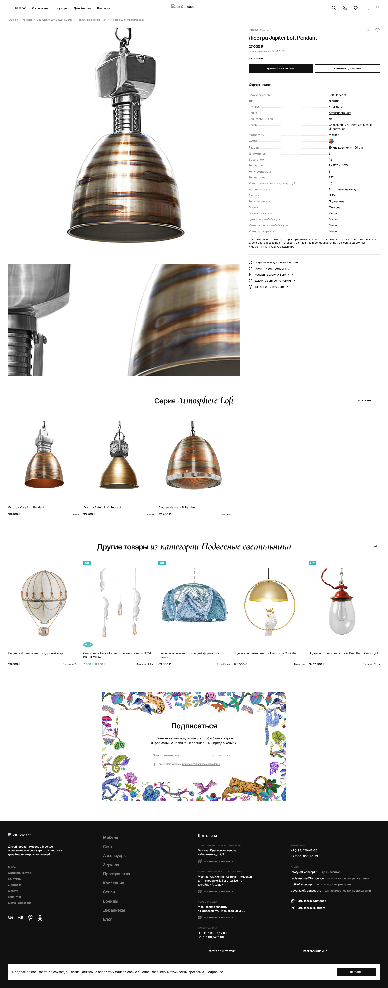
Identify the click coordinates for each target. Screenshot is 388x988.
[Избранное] (355, 8)
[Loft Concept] (194, 8)
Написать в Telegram (310, 907)
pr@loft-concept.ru (303, 884)
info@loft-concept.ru (304, 872)
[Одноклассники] (40, 918)
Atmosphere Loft (340, 112)
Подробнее (214, 972)
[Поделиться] (368, 30)
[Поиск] (333, 8)
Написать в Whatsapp (311, 900)
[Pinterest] (30, 918)
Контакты (104, 8)
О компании (40, 8)
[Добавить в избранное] (377, 30)
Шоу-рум (61, 8)
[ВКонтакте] (11, 918)
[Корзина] (366, 8)
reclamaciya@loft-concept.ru (310, 878)
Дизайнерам (82, 8)
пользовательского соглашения (201, 763)
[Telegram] (20, 918)
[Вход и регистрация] (377, 8)
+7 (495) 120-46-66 (304, 850)
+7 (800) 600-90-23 (304, 856)
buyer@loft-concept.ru (306, 890)
